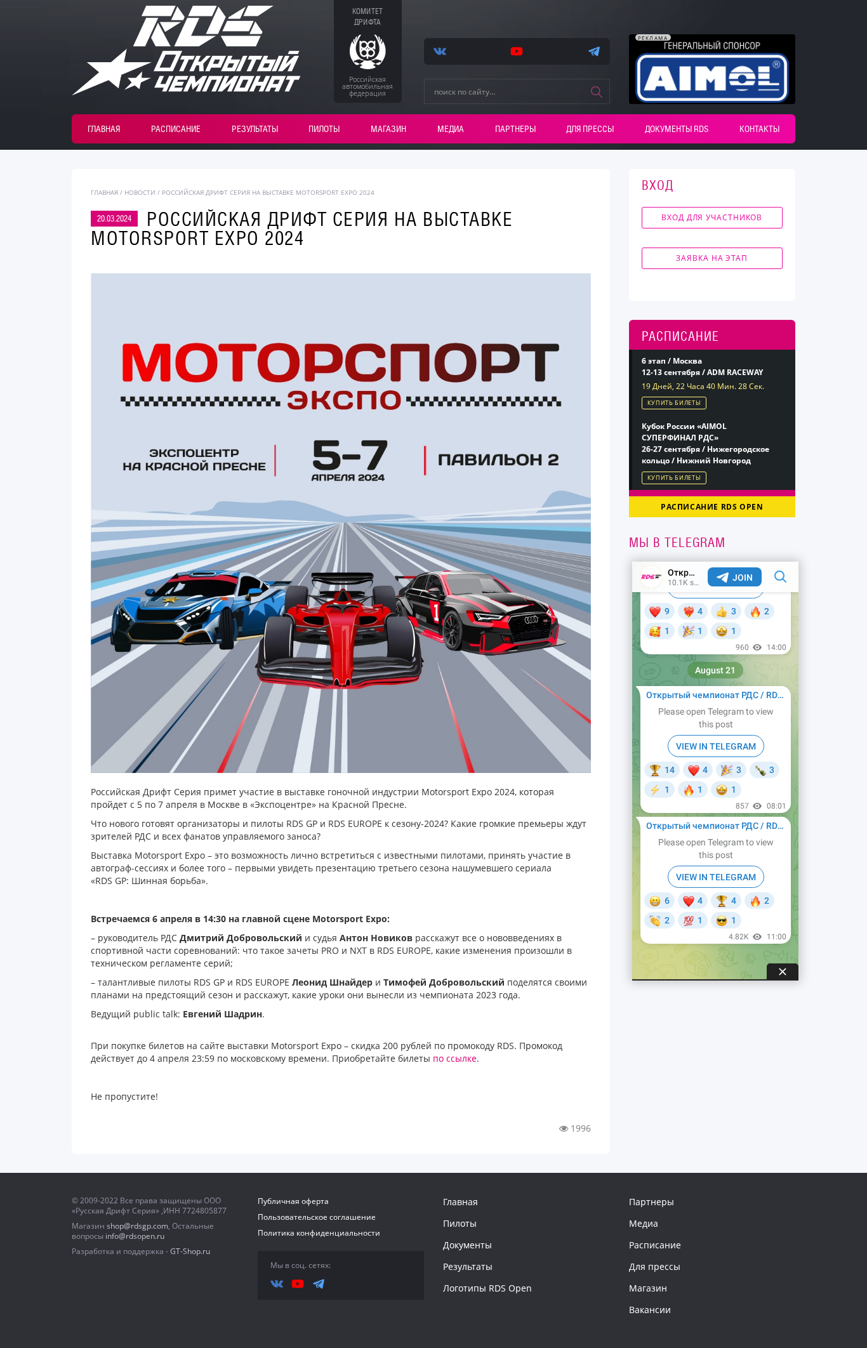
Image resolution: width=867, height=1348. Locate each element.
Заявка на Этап (712, 258)
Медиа (450, 129)
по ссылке (455, 1058)
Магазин (388, 129)
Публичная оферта (293, 1201)
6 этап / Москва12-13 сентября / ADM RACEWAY (702, 366)
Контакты (759, 129)
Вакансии (650, 1310)
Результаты (255, 129)
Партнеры (515, 129)
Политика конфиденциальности (319, 1232)
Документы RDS (676, 129)
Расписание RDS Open (712, 506)
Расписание (176, 129)
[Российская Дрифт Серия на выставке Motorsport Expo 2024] (341, 523)
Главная (104, 129)
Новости (140, 192)
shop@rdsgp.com (137, 1225)
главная (104, 192)
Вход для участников (711, 217)
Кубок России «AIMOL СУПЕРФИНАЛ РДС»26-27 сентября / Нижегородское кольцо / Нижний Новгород (705, 443)
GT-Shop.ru (190, 1251)
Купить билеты (674, 403)
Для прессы (590, 129)
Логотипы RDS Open (487, 1288)
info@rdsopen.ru (134, 1236)
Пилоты (324, 129)
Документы (467, 1245)
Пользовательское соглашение (317, 1217)
